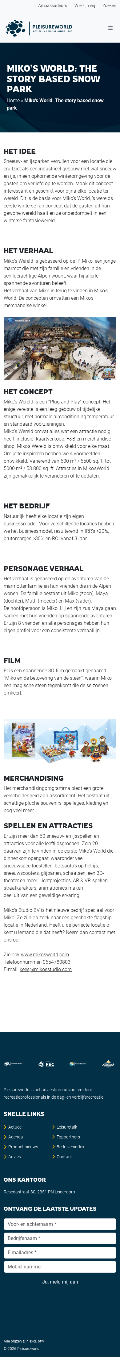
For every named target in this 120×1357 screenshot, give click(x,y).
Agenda (15, 1136)
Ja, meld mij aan (60, 1282)
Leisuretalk (67, 1127)
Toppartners (68, 1136)
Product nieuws (23, 1146)
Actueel (15, 1127)
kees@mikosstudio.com (46, 969)
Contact (64, 1156)
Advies (14, 1156)
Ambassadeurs (52, 5)
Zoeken (109, 5)
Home (13, 100)
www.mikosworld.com (45, 955)
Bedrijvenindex (70, 1146)
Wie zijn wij (84, 5)
